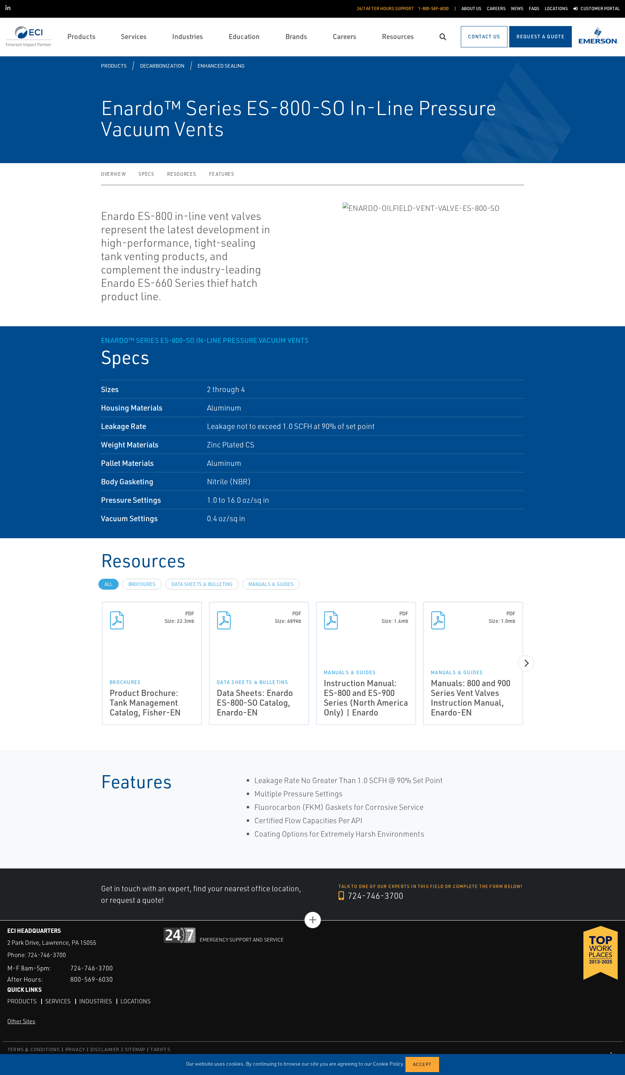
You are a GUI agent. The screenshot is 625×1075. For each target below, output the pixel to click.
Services (58, 1001)
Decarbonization (162, 66)
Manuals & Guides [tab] (271, 584)
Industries (95, 1001)
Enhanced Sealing (221, 66)
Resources (181, 174)
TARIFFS (160, 1049)
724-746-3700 (374, 895)
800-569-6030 (91, 979)
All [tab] (108, 584)
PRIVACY (75, 1049)
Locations (135, 1001)
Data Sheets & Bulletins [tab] (202, 584)
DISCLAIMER (104, 1049)
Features (221, 174)
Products (114, 66)
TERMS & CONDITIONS (34, 1049)
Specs (146, 174)
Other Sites (21, 1021)
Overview (113, 174)
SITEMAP (135, 1049)
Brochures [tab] (142, 584)
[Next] (526, 663)
